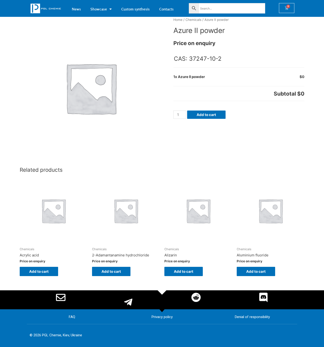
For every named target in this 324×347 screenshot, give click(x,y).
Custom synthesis (135, 9)
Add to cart (206, 114)
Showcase (98, 9)
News (76, 9)
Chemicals (193, 20)
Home (177, 20)
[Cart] (286, 8)
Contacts (166, 9)
